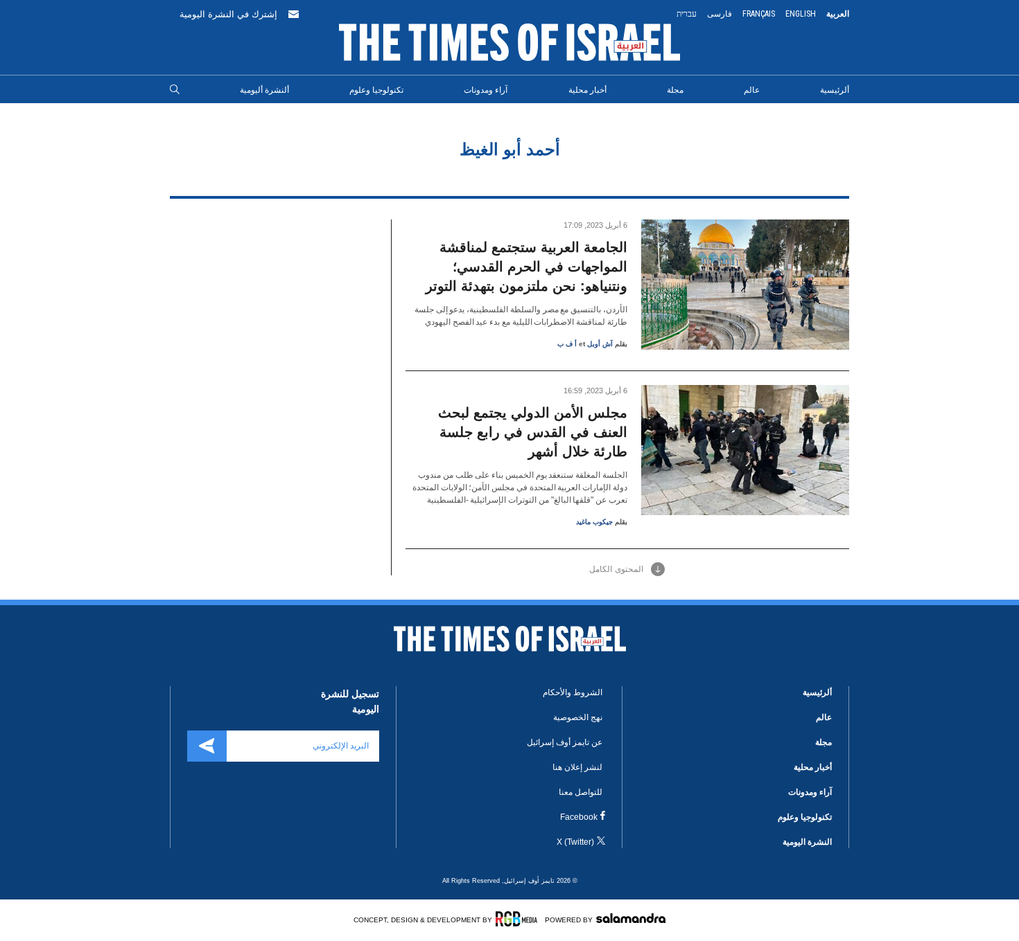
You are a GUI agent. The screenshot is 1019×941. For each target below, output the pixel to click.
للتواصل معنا (580, 792)
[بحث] (175, 90)
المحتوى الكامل (616, 569)
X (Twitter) (575, 842)
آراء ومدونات (485, 90)
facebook (579, 817)
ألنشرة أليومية (264, 90)
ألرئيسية (834, 90)
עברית (687, 14)
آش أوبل (600, 344)
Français (758, 14)
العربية (837, 14)
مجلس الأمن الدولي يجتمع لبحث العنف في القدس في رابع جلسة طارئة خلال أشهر (532, 432)
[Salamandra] (630, 918)
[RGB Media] (519, 918)
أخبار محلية (587, 90)
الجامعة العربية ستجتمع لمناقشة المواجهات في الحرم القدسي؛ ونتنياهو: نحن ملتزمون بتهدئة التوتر (526, 267)
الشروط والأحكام (572, 692)
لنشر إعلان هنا (577, 767)
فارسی (719, 14)
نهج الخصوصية (577, 717)
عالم (752, 90)
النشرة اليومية (807, 842)
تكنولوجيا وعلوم (376, 90)
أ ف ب (567, 344)
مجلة (675, 90)
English (800, 14)
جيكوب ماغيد (594, 522)
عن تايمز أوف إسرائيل (564, 742)
